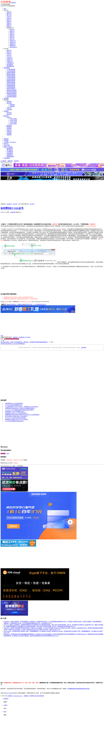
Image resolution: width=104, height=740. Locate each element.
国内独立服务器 (11, 74)
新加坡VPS (13, 40)
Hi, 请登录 (3, 161)
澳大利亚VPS (13, 47)
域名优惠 (12, 104)
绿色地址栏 (12, 338)
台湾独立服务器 (11, 77)
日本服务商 (10, 153)
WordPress (9, 125)
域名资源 (9, 103)
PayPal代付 (88, 226)
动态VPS (9, 53)
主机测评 (6, 98)
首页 (5, 8)
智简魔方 (9, 134)
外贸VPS (9, 55)
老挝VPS (12, 34)
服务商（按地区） (8, 147)
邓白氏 (17, 338)
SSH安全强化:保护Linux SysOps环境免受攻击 (13, 343)
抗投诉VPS (10, 59)
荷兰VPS (12, 39)
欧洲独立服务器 (11, 85)
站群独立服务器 (11, 72)
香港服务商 (10, 148)
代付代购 (20, 460)
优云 (6, 693)
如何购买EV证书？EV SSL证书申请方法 (16, 413)
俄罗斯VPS (13, 45)
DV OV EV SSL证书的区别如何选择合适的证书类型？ (19, 410)
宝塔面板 (9, 133)
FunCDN (11, 693)
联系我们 (26, 695)
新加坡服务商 (10, 156)
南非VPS (12, 37)
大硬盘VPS (10, 61)
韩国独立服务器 (11, 80)
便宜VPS (9, 50)
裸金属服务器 (10, 66)
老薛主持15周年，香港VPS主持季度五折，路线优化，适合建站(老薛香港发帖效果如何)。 (25, 342)
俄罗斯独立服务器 (11, 91)
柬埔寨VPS (13, 44)
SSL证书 (15, 204)
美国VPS (9, 21)
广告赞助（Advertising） (10, 142)
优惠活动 (9, 131)
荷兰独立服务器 (11, 83)
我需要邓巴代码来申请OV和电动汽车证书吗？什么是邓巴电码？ (21, 298)
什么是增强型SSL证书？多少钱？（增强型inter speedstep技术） (22, 406)
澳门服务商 (10, 150)
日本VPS (9, 18)
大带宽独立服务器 (11, 95)
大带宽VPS (10, 58)
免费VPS (9, 108)
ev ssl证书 (6, 338)
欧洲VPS (9, 26)
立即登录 (3, 453)
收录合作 (6, 143)
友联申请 (41, 695)
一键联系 (15, 463)
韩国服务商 (10, 155)
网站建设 (9, 126)
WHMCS (9, 117)
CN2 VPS (9, 56)
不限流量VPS (10, 63)
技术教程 (9, 128)
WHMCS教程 (13, 119)
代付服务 (6, 140)
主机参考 (13, 2)
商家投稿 (6, 139)
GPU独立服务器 (11, 71)
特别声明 (83, 347)
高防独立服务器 (11, 88)
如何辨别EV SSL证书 (12, 208)
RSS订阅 (36, 695)
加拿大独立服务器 (11, 90)
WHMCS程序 (13, 122)
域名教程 (12, 106)
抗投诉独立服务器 (11, 96)
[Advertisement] (52, 192)
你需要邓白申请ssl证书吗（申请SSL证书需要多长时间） (19, 297)
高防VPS (9, 52)
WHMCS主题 (13, 120)
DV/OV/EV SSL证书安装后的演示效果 (15, 418)
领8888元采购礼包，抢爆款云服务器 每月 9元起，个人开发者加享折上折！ (27, 304)
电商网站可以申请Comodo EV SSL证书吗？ (16, 419)
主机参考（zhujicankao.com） (15, 695)
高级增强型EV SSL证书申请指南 (14, 403)
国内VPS (9, 13)
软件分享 (9, 114)
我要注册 (10, 161)
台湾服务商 (10, 151)
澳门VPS (9, 15)
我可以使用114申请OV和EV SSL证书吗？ (16, 416)
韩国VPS (9, 20)
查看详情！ (55, 224)
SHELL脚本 (7, 145)
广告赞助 (23, 212)
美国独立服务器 (11, 82)
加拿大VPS (13, 42)
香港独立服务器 (11, 75)
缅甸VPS (12, 32)
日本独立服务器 (11, 79)
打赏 (2, 335)
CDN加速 (9, 109)
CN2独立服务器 (11, 69)
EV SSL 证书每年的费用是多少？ (14, 405)
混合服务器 (10, 64)
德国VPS (9, 24)
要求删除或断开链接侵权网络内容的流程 (79, 688)
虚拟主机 (9, 101)
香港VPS (9, 12)
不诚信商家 (7, 158)
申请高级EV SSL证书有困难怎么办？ (15, 411)
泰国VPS (12, 31)
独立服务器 (7, 67)
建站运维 (6, 116)
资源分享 (9, 129)
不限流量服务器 (11, 87)
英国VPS (9, 23)
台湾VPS (9, 16)
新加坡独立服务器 (11, 93)
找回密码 (16, 161)
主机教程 (6, 111)
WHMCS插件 (13, 123)
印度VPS (12, 29)
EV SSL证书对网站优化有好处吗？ (14, 421)
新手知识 (9, 112)
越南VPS (12, 36)
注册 (7, 453)
